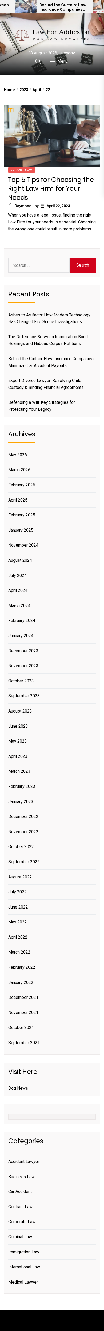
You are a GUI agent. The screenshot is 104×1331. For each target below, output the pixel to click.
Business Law (21, 1176)
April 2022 (17, 937)
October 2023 (21, 680)
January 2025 (20, 530)
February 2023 (21, 786)
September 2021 (24, 1042)
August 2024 (20, 560)
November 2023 (23, 665)
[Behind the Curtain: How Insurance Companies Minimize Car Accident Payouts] (26, 6)
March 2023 (19, 771)
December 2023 (23, 650)
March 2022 (19, 952)
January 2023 (20, 801)
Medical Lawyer (23, 1282)
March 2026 (19, 469)
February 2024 (21, 620)
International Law (24, 1266)
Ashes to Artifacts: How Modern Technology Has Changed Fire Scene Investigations (49, 318)
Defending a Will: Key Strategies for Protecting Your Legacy (41, 406)
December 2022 (23, 816)
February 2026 (21, 484)
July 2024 (17, 575)
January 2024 (20, 635)
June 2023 (18, 726)
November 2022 (23, 831)
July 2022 (17, 891)
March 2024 (19, 605)
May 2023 (17, 741)
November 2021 (23, 1012)
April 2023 (17, 756)
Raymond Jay (27, 206)
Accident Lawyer (23, 1161)
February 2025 (21, 515)
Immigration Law (23, 1252)
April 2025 (17, 500)
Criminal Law (20, 1236)
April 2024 (17, 590)
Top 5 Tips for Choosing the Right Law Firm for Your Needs (51, 188)
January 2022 (20, 982)
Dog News (18, 1088)
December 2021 (23, 997)
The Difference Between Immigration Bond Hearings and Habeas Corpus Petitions (48, 340)
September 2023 (24, 695)
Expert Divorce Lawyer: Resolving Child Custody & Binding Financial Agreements (46, 384)
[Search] (38, 61)
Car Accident (20, 1191)
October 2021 (21, 1027)
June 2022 (18, 907)
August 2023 (20, 711)
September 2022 (24, 861)
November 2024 (23, 545)
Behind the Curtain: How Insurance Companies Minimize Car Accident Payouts (62, 7)
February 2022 (21, 967)
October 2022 (21, 846)
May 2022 (17, 922)
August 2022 (20, 877)
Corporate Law (22, 169)
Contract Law (20, 1206)
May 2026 (17, 454)
